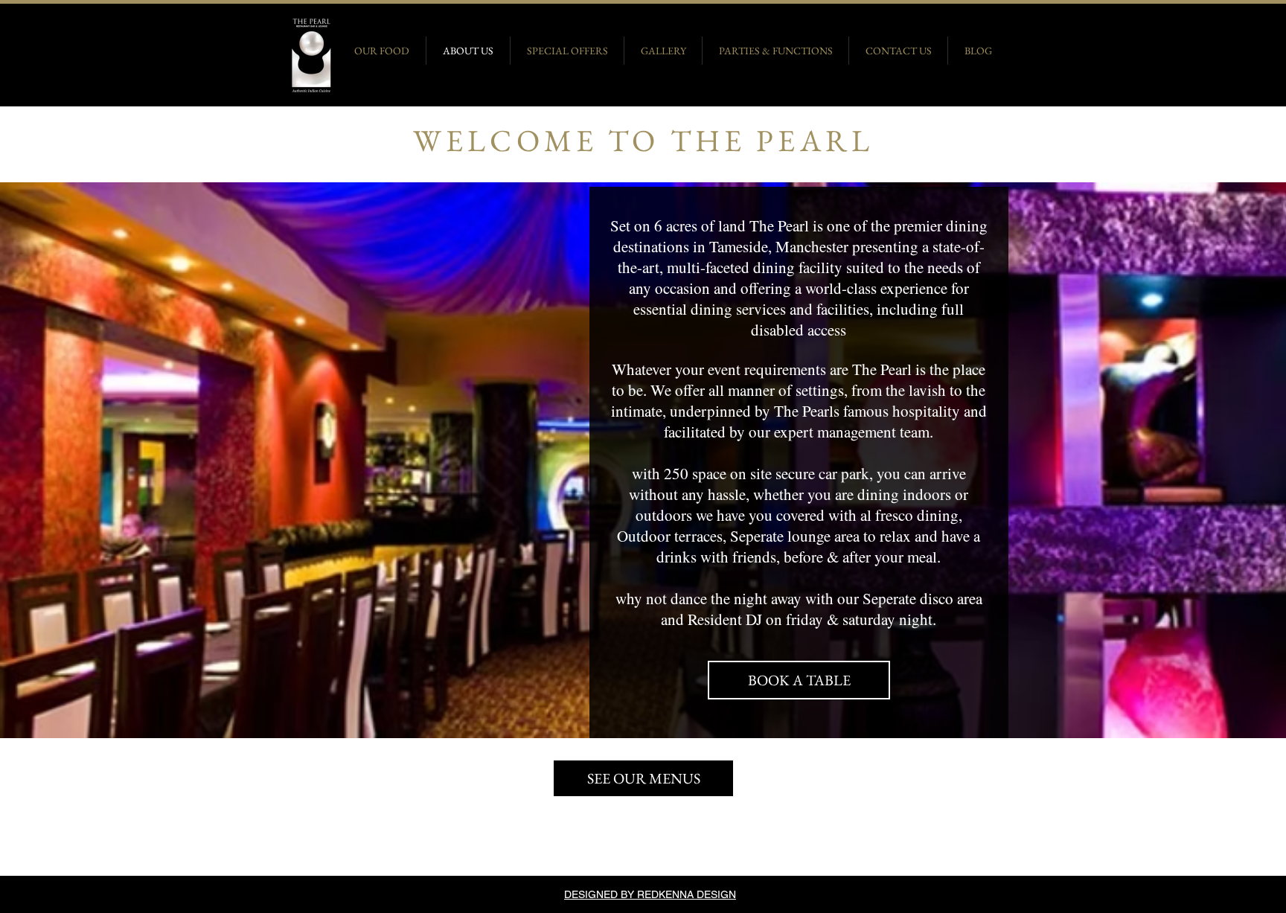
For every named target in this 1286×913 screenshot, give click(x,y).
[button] (643, 778)
